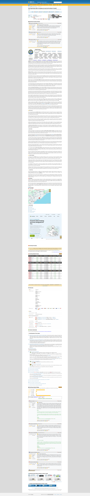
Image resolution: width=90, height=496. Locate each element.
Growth (32, 258)
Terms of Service (31, 208)
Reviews (60, 387)
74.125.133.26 (44, 319)
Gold (32, 266)
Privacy (30, 210)
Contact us (31, 206)
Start (32, 273)
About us (31, 207)
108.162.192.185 (44, 317)
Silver (32, 265)
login (60, 284)
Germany (47, 308)
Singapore (36, 309)
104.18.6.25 (37, 326)
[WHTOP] (28, 5)
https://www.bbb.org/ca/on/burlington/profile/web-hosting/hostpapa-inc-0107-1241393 (39, 379)
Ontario (50, 323)
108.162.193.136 (44, 318)
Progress (33, 274)
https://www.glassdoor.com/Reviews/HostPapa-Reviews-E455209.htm (37, 383)
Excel (32, 277)
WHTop (29, 6)
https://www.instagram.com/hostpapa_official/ (35, 382)
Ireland (52, 308)
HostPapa (40, 50)
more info (49, 355)
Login (50, 2)
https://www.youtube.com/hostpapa (33, 369)
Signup (52, 2)
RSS (52, 494)
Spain (39, 309)
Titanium (32, 269)
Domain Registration (48, 51)
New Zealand (58, 308)
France (43, 308)
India (49, 308)
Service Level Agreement (32, 209)
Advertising (58, 494)
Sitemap (61, 494)
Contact (55, 494)
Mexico (55, 308)
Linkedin (51, 494)
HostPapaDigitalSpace (46, 485)
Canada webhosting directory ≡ (58, 481)
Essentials (33, 257)
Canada (40, 308)
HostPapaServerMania (33, 485)
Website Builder (54, 51)
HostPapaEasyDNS (54, 485)
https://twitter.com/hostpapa (35, 351)
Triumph (32, 278)
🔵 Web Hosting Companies (34, 6)
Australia (37, 308)
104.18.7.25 (36, 322)
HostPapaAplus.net (40, 485)
